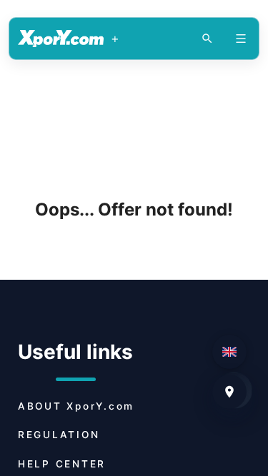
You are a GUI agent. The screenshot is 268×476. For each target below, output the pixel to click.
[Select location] (229, 392)
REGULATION (58, 434)
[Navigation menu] (240, 38)
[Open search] (207, 38)
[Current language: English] (229, 352)
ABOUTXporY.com (76, 406)
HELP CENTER (62, 464)
